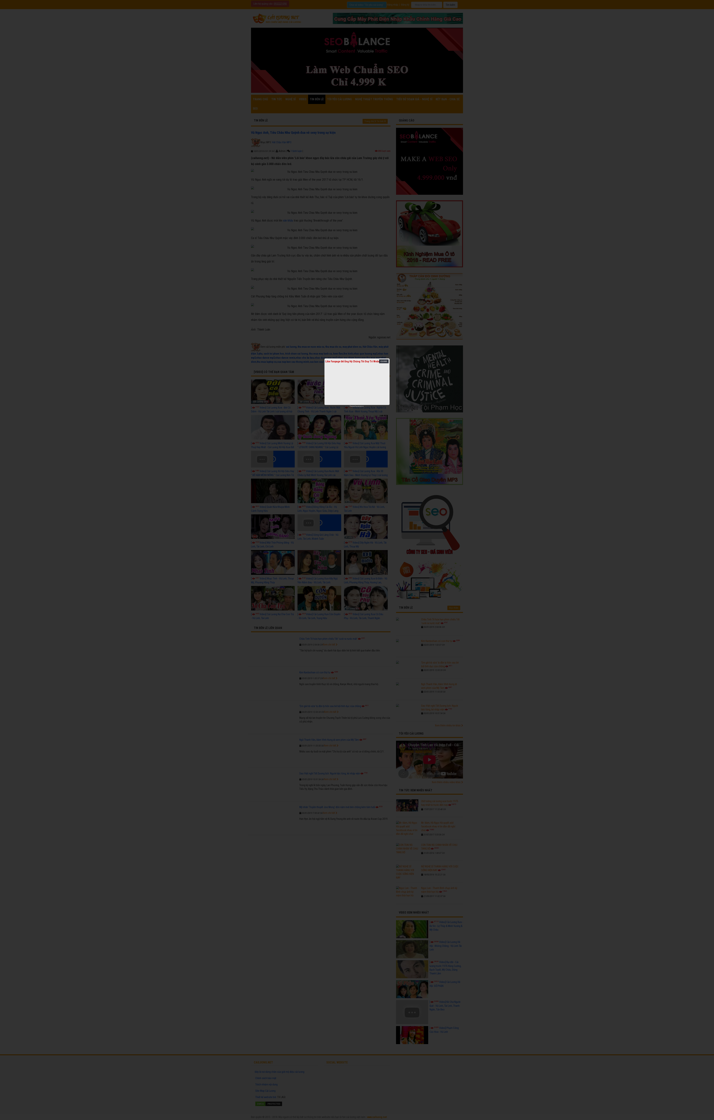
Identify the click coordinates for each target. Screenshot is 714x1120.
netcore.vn (360, 406)
